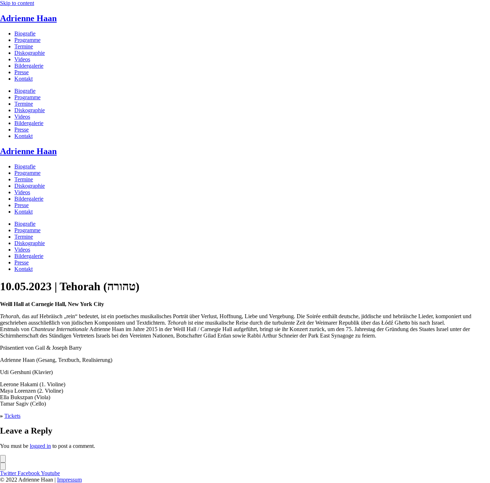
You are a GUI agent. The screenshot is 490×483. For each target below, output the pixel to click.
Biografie (25, 33)
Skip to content (17, 3)
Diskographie (29, 53)
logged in (40, 446)
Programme (27, 40)
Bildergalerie (28, 66)
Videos (22, 59)
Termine (23, 46)
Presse (21, 72)
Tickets (12, 416)
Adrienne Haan (28, 18)
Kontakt (23, 79)
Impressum (69, 480)
